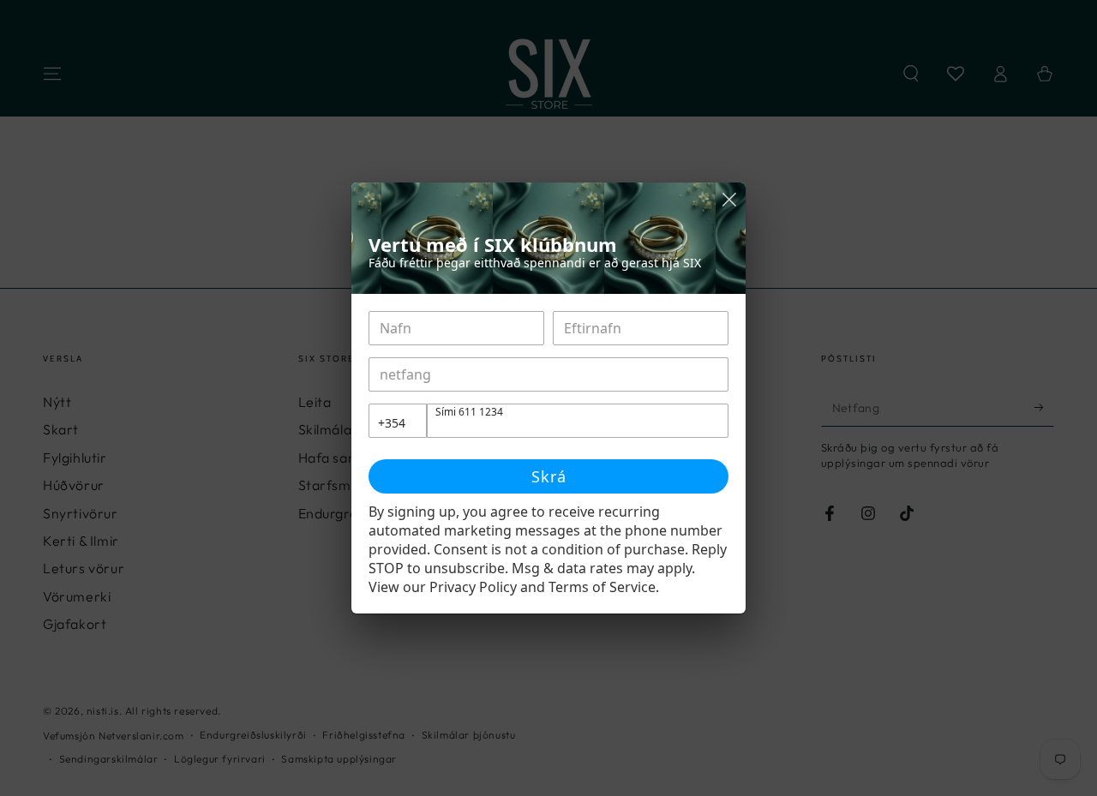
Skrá (548, 476)
